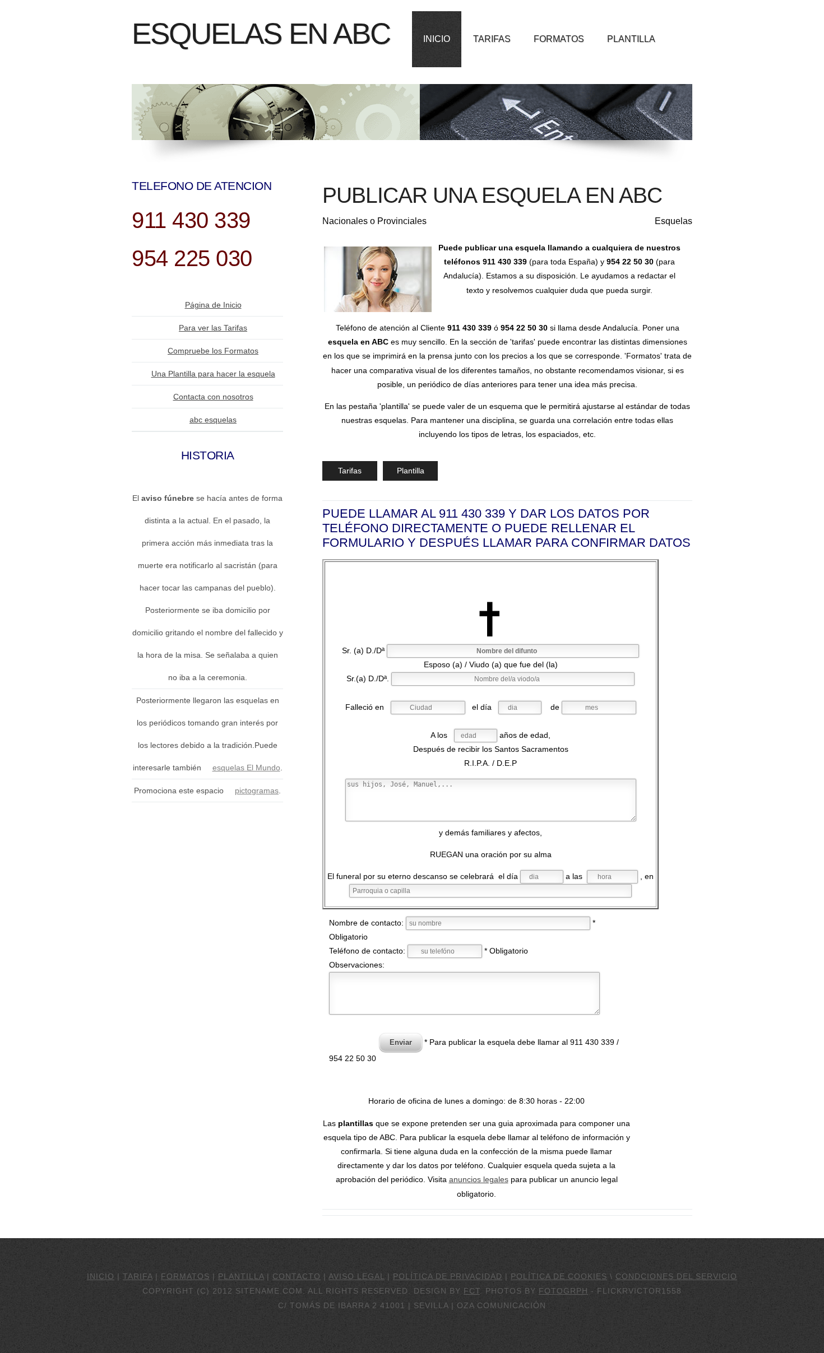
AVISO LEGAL (356, 1276)
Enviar (401, 1042)
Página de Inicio (213, 304)
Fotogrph (563, 1290)
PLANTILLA (631, 39)
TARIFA (137, 1276)
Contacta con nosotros (213, 396)
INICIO (436, 39)
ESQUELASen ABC (261, 33)
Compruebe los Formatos (213, 350)
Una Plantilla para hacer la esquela (213, 373)
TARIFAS (492, 39)
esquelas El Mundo (246, 767)
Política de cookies (559, 1276)
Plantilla (410, 470)
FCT (472, 1290)
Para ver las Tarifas (213, 327)
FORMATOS (559, 39)
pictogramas (257, 790)
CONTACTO (296, 1276)
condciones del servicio (676, 1276)
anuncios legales (478, 1179)
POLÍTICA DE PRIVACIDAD (447, 1276)
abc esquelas (213, 419)
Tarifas (350, 470)
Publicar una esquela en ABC (492, 195)
